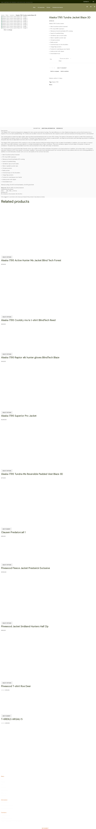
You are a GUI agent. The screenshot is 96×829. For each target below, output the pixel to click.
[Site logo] (4, 7)
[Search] (79, 7)
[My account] (82, 7)
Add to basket (62, 68)
